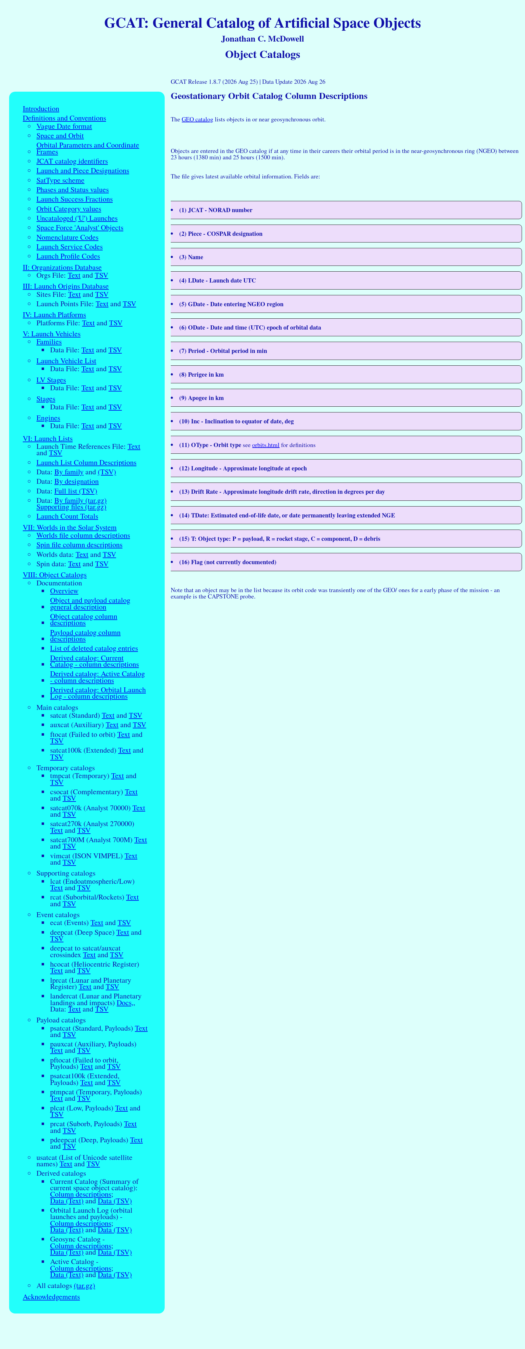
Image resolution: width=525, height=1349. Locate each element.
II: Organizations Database (62, 267)
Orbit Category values (68, 208)
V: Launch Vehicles (52, 333)
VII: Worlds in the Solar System (70, 527)
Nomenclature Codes (67, 237)
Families (49, 341)
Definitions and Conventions (64, 118)
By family (69, 472)
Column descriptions (80, 1194)
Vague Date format (64, 126)
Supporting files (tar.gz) (71, 506)
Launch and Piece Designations (82, 170)
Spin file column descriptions (79, 544)
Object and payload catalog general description (90, 603)
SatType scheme (60, 180)
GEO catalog (197, 119)
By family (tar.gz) (80, 500)
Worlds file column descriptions (83, 535)
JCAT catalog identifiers (72, 161)
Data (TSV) (115, 1201)
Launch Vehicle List (66, 361)
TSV (101, 275)
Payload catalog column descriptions (85, 635)
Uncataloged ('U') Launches (77, 218)
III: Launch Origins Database (66, 286)
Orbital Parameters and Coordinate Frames (87, 148)
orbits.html (266, 445)
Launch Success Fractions (74, 199)
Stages (45, 398)
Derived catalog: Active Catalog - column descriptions (97, 676)
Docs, (125, 1002)
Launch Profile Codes (68, 256)
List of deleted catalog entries (94, 648)
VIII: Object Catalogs (55, 574)
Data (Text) (67, 1201)
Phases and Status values (72, 189)
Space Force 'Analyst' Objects (79, 227)
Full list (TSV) (75, 491)
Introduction (41, 108)
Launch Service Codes (69, 246)
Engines (48, 418)
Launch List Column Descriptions (86, 462)
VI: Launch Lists (48, 438)
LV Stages (51, 380)
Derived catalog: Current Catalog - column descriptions (94, 661)
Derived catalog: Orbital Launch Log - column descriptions (98, 693)
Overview (64, 591)
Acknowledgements (51, 1296)
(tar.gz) (84, 1285)
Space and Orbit (60, 135)
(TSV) (107, 472)
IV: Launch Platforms (54, 314)
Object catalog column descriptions (83, 619)
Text (74, 275)
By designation (76, 481)
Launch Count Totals (67, 516)
